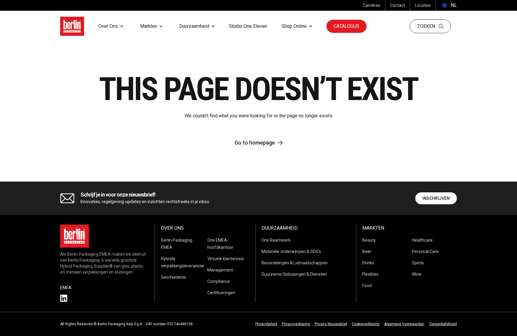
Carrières (371, 5)
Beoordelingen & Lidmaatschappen (294, 262)
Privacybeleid (266, 324)
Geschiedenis (173, 277)
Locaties (423, 5)
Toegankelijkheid (443, 324)
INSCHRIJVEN (436, 198)
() (449, 5)
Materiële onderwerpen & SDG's (291, 251)
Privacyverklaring (296, 324)
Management (220, 270)
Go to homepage (255, 142)
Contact (397, 5)
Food (367, 285)
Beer (366, 251)
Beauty (369, 240)
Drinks (368, 262)
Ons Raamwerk (276, 240)
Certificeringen (221, 292)
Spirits (418, 262)
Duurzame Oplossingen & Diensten (294, 274)
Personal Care (425, 251)
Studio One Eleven (248, 26)
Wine (416, 274)
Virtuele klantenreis (225, 258)
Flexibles (370, 274)
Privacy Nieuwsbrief (331, 324)
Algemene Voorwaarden (404, 324)
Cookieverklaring (365, 324)
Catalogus (346, 26)
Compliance (218, 281)
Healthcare (422, 240)
